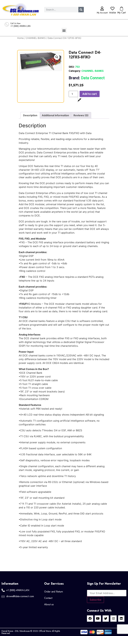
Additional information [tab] (55, 115)
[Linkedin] (121, 618)
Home (20, 38)
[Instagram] (113, 618)
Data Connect (87, 78)
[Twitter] (106, 618)
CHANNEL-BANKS (36, 38)
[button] (64, 30)
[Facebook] (90, 618)
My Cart (121, 12)
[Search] (81, 9)
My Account (102, 12)
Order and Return (53, 591)
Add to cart (89, 93)
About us (49, 604)
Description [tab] (30, 115)
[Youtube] (98, 618)
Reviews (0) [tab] (81, 115)
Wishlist (112, 12)
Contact (48, 598)
